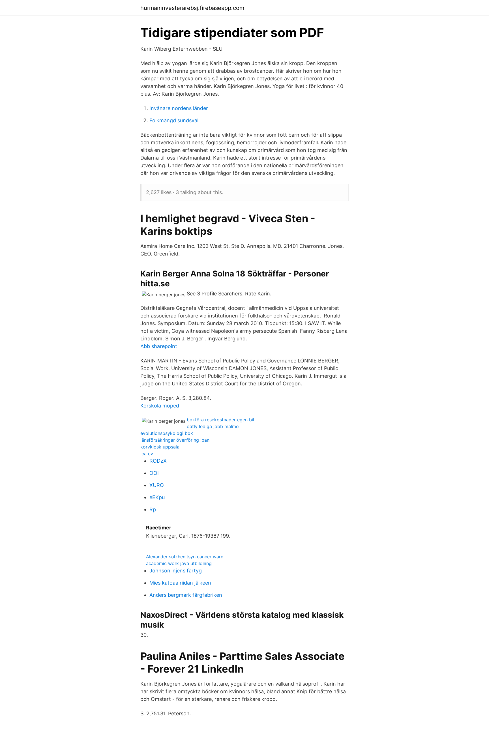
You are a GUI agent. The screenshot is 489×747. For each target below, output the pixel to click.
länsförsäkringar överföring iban (174, 440)
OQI (154, 473)
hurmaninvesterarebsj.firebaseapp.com (192, 8)
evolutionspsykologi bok (166, 433)
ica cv (146, 453)
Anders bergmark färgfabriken (185, 595)
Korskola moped (159, 406)
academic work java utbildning (179, 563)
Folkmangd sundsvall (174, 120)
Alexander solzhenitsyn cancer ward (185, 556)
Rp (152, 509)
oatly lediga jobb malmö (213, 426)
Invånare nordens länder (178, 108)
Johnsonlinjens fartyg (175, 571)
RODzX (158, 461)
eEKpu (157, 497)
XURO (156, 485)
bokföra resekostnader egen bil (220, 419)
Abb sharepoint (158, 346)
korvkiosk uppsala (159, 447)
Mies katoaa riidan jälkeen (180, 583)
